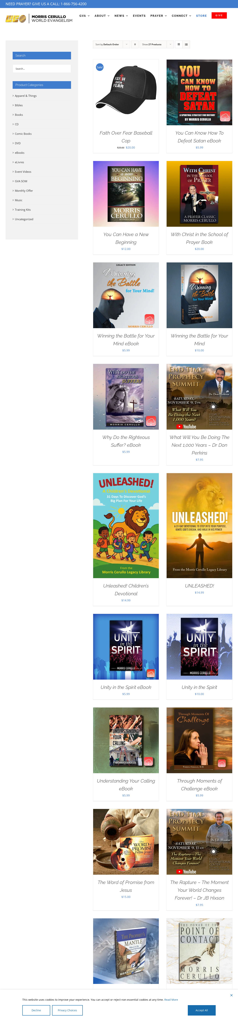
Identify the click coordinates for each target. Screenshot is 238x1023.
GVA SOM (21, 181)
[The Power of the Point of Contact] (199, 921)
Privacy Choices (67, 1010)
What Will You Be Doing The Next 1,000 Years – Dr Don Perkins (199, 445)
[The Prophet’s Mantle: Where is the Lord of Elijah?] (126, 921)
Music (18, 200)
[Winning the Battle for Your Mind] (199, 265)
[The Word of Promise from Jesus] (126, 812)
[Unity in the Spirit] (199, 617)
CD (17, 124)
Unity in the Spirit (199, 687)
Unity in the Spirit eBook (126, 687)
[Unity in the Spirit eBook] (126, 617)
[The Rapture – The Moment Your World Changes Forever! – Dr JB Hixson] (199, 812)
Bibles (19, 105)
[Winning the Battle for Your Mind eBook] (126, 265)
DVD (18, 143)
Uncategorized (24, 219)
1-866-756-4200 (73, 3)
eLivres (19, 162)
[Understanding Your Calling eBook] (126, 710)
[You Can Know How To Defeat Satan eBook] (199, 62)
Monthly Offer (24, 190)
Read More (171, 999)
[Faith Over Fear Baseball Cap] (126, 62)
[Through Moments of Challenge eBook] (199, 710)
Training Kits (23, 209)
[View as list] (186, 44)
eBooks (19, 152)
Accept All (202, 1010)
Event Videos (23, 171)
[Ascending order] (135, 44)
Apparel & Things (26, 96)
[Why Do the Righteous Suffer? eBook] (126, 367)
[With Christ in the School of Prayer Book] (199, 164)
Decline (36, 1010)
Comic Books (23, 134)
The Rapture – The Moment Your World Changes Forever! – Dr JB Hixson (199, 890)
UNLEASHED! (199, 586)
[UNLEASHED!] (199, 476)
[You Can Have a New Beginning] (126, 164)
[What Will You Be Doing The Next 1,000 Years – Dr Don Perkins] (199, 367)
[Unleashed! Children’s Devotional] (126, 476)
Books (19, 115)
